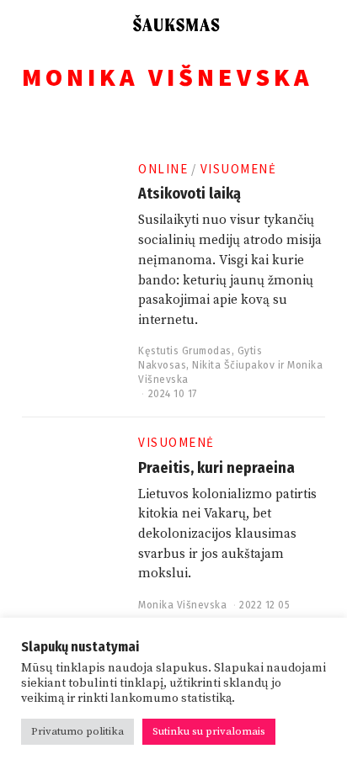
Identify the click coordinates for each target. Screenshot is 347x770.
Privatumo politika (77, 731)
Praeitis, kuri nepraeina (216, 468)
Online (163, 169)
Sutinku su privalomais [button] (208, 731)
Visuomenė (238, 169)
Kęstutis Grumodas (185, 351)
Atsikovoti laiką (189, 193)
